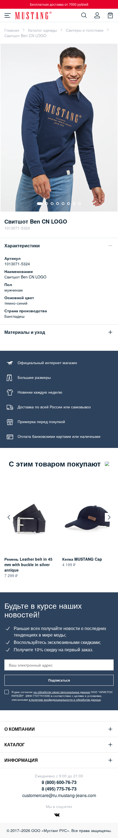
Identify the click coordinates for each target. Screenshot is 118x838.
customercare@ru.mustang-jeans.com (59, 795)
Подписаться (59, 680)
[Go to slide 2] (46, 203)
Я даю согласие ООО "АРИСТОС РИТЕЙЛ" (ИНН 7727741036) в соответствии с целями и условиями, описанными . (62, 696)
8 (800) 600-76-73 (59, 782)
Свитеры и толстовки (84, 30)
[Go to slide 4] (57, 203)
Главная (11, 30)
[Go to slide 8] (79, 203)
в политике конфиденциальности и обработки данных (65, 700)
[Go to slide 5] (63, 203)
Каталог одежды (42, 30)
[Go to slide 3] (52, 203)
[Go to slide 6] (68, 203)
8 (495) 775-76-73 (59, 789)
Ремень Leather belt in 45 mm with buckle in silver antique (28, 564)
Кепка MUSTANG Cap (82, 559)
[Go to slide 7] (74, 203)
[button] (8, 517)
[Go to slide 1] (40, 203)
